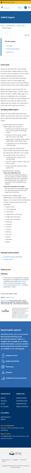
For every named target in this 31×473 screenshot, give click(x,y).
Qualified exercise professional (16, 378)
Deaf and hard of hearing (5, 418)
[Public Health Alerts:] (2, 2)
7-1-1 (21, 334)
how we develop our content (21, 317)
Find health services (21, 400)
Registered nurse (11, 355)
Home (3, 26)
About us (3, 398)
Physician (9, 372)
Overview (9, 46)
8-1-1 (21, 7)
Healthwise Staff (10, 297)
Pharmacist (10, 367)
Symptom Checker (21, 398)
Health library (10, 26)
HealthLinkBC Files (21, 403)
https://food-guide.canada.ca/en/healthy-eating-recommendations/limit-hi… (14, 283)
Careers (3, 403)
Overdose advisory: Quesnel (9, 2)
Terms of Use (17, 316)
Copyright (15, 459)
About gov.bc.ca (6, 459)
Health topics (21, 26)
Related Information (13, 49)
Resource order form (22, 406)
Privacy (4, 461)
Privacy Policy (25, 316)
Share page (28, 35)
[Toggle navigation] (29, 7)
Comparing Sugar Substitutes (12, 257)
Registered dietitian (12, 361)
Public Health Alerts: (2, 2)
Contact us (4, 400)
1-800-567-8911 (7, 436)
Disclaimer (23, 459)
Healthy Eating (8, 259)
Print (26, 35)
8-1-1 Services (5, 406)
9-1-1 (4, 428)
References (10, 52)
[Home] (5, 7)
